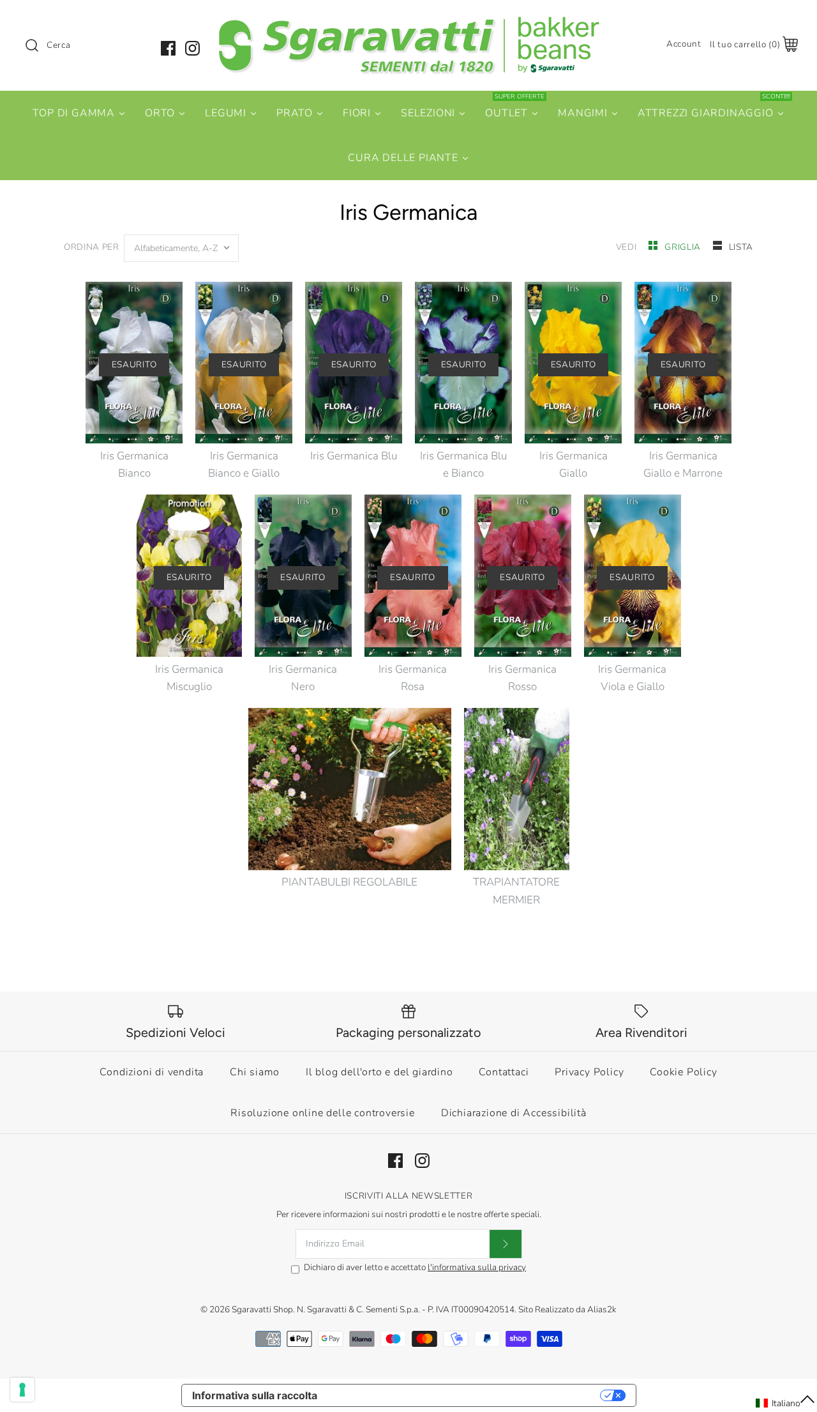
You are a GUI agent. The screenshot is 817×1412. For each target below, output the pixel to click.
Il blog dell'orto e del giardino (379, 1072)
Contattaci (503, 1072)
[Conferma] (505, 1244)
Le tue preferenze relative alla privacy (465, 1395)
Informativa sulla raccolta (254, 1395)
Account (683, 44)
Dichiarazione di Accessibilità (514, 1113)
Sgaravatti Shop (262, 1309)
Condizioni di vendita (152, 1072)
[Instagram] (192, 48)
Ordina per (91, 247)
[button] (785, 1403)
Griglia (683, 247)
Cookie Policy (683, 1072)
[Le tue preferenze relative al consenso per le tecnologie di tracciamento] (22, 1389)
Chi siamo (255, 1072)
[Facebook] (168, 48)
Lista (741, 247)
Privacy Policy (589, 1072)
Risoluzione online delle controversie (322, 1113)
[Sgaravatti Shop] (408, 21)
